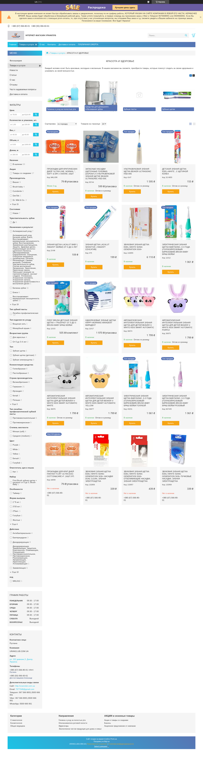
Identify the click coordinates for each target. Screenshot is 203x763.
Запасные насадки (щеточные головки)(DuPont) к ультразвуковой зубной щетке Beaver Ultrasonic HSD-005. (100, 174)
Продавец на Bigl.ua (102, 741)
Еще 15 (15, 204)
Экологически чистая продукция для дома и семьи (80, 729)
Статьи (13, 75)
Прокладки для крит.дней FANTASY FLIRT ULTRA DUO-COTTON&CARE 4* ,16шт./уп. (60, 473)
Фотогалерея (16, 60)
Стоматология (16, 720)
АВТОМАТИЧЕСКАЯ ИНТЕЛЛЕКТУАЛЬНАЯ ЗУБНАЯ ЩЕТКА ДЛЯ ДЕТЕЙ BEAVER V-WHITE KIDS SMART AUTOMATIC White (62, 401)
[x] (194, 76)
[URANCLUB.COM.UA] (16, 35)
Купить (55, 191)
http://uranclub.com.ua (25, 686)
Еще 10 (15, 572)
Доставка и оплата (67, 44)
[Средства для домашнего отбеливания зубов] (101, 95)
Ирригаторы (63, 726)
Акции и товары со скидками (116, 720)
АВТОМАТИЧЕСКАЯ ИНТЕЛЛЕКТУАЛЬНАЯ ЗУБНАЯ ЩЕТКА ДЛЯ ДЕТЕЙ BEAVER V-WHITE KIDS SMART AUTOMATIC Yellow (100, 401)
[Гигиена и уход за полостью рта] (62, 95)
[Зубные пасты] (139, 95)
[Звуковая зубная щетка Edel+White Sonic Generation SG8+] (139, 222)
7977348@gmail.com (25, 689)
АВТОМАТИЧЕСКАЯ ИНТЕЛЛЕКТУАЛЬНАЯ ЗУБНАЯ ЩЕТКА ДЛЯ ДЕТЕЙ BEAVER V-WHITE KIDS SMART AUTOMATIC (139, 324)
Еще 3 (15, 404)
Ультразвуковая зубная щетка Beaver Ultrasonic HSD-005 (137, 171)
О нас (42, 44)
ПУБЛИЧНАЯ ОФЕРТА (88, 44)
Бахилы (107, 723)
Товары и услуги (26, 44)
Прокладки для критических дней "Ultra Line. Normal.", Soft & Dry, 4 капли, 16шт (62, 171)
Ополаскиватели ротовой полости (73, 723)
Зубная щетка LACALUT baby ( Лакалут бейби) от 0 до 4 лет (62, 245)
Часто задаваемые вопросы (23, 89)
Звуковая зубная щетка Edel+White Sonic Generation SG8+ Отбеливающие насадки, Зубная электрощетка (137, 476)
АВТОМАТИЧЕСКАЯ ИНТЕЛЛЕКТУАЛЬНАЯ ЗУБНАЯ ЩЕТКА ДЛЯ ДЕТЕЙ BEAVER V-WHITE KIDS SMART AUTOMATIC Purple (177, 325)
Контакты (52, 44)
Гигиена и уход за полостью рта (72, 720)
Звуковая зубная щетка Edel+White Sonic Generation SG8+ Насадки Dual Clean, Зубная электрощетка (99, 476)
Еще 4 (15, 524)
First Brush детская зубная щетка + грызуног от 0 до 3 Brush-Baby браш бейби (62, 322)
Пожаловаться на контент (97, 744)
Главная (12, 44)
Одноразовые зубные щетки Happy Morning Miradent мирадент (100, 322)
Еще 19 (15, 304)
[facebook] (190, 76)
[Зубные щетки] (177, 95)
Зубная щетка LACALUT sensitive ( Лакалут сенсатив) (97, 246)
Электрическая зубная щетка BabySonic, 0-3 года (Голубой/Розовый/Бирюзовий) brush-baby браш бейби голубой (137, 401)
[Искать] (186, 35)
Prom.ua (113, 739)
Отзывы (13, 84)
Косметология (16, 723)
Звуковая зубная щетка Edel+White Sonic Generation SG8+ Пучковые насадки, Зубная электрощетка (176, 476)
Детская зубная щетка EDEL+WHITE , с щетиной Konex (175, 171)
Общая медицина (17, 726)
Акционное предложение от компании (120, 726)
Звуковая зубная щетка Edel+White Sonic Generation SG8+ (136, 246)
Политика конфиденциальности (121, 744)
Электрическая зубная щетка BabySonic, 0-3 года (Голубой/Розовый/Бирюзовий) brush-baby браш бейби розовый (176, 401)
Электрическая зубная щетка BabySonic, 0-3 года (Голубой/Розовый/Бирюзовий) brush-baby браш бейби (176, 249)
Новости (14, 70)
